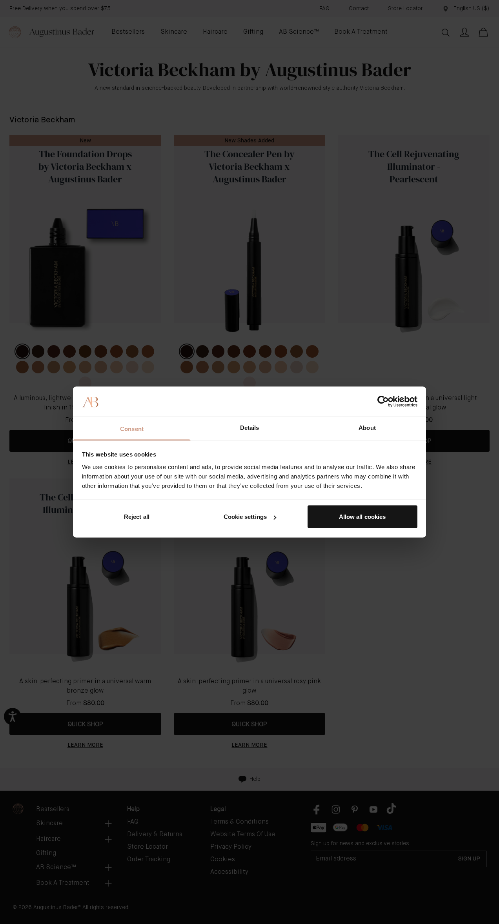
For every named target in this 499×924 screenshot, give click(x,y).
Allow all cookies (362, 516)
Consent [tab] (132, 428)
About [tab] (367, 427)
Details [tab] (249, 427)
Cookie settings (245, 516)
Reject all (136, 516)
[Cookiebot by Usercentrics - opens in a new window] (383, 401)
